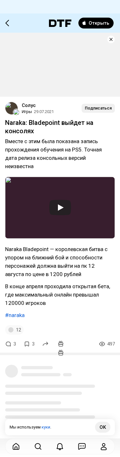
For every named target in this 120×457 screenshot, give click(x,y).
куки (46, 427)
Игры (27, 111)
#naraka (15, 315)
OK (103, 427)
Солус (29, 105)
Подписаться (98, 108)
